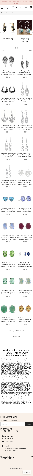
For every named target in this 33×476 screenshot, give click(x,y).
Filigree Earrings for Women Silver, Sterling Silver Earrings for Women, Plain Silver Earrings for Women (24, 127)
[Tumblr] (13, 431)
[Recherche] (7, 8)
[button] (2, 32)
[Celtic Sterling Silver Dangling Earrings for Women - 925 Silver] (24, 89)
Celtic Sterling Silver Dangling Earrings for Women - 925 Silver (24, 100)
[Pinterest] (9, 431)
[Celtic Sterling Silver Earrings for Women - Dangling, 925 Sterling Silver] (8, 144)
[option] (8, 31)
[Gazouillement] (17, 431)
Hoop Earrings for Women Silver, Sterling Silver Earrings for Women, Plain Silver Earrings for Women (8, 100)
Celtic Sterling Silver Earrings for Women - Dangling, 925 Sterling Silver (8, 154)
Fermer (31, 1)
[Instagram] (5, 431)
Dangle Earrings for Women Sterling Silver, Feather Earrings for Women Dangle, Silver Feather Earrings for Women (25, 72)
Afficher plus (16, 336)
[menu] (2, 8)
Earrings (8, 12)
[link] (8, 27)
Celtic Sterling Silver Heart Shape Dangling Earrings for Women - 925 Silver (8, 127)
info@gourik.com (9, 441)
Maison (2, 12)
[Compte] (26, 8)
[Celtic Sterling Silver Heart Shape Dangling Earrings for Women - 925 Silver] (8, 116)
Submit (29, 424)
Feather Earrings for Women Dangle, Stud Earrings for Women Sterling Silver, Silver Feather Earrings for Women (8, 72)
